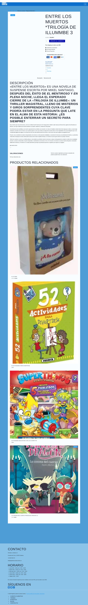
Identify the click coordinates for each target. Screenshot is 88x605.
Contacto (14, 603)
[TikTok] (14, 587)
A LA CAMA (14, 276)
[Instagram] (11, 587)
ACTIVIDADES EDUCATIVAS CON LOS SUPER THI (24, 440)
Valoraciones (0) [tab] (47, 78)
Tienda (12, 598)
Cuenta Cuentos (16, 596)
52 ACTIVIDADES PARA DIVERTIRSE (20, 365)
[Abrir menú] (85, 4)
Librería (50, 62)
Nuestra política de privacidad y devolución (35, 593)
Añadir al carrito (57, 41)
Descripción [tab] (40, 78)
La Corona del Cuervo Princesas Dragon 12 (24, 515)
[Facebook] (9, 587)
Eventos (13, 599)
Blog (12, 601)
